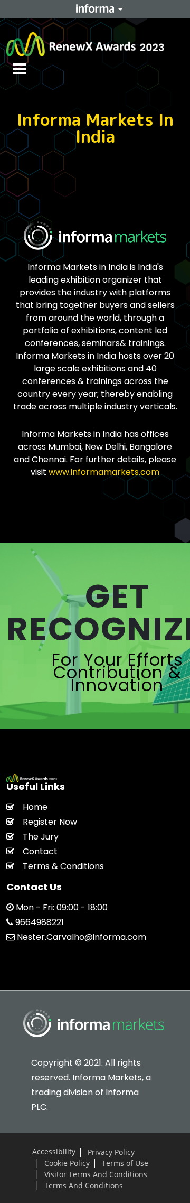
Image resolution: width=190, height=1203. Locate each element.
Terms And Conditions (83, 1185)
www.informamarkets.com (104, 472)
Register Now (50, 822)
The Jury (41, 837)
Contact (40, 851)
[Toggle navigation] (19, 69)
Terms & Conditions (63, 866)
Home (35, 807)
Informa (95, 8)
